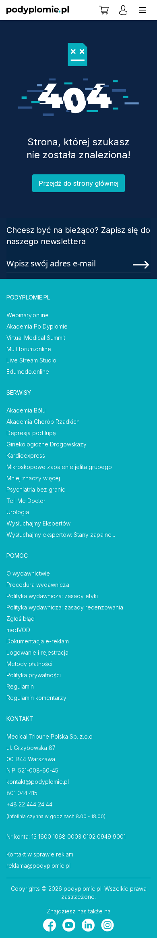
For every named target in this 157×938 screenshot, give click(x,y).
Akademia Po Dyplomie (37, 326)
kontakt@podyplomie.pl (37, 781)
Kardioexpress (25, 455)
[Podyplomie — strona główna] (37, 10)
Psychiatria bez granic (35, 489)
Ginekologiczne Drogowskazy (46, 444)
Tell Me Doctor (25, 500)
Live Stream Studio (31, 360)
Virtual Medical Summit (35, 337)
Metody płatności (29, 663)
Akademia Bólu (25, 410)
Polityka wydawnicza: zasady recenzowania (64, 607)
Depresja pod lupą (31, 432)
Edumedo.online (27, 371)
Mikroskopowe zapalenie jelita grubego (59, 466)
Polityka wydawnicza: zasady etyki (52, 596)
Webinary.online (27, 315)
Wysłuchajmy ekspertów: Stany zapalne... (60, 534)
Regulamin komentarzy (36, 697)
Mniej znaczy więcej (33, 478)
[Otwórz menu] (142, 10)
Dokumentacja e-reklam (37, 641)
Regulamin (20, 686)
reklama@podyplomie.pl (38, 865)
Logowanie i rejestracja (37, 652)
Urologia (17, 512)
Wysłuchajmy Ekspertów (38, 523)
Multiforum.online (28, 348)
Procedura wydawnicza (37, 584)
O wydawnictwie (28, 573)
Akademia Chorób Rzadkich (43, 421)
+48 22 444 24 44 (29, 804)
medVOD (18, 629)
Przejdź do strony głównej (78, 183)
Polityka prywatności (33, 675)
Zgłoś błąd (20, 618)
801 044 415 (21, 792)
